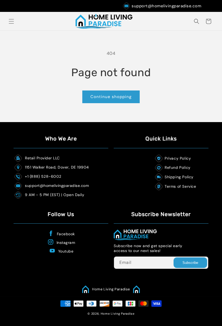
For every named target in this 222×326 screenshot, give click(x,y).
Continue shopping (111, 96)
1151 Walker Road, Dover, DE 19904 (57, 167)
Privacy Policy (178, 158)
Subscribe (190, 263)
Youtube (66, 251)
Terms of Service (180, 186)
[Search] (197, 21)
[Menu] (11, 21)
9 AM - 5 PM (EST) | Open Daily (54, 194)
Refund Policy (178, 167)
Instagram (66, 242)
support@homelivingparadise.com (166, 6)
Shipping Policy (179, 176)
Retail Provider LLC (42, 158)
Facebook (66, 233)
